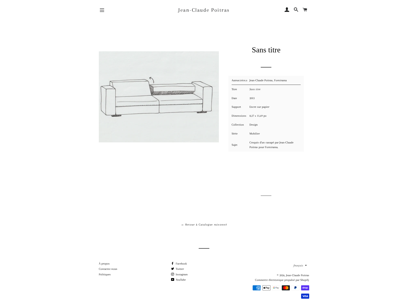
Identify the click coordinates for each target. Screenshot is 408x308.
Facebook (181, 263)
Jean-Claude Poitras (204, 10)
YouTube (180, 279)
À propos (104, 263)
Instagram (181, 274)
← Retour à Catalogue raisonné (204, 224)
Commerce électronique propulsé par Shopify (282, 279)
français (298, 265)
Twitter (179, 268)
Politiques (105, 274)
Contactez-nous (108, 268)
